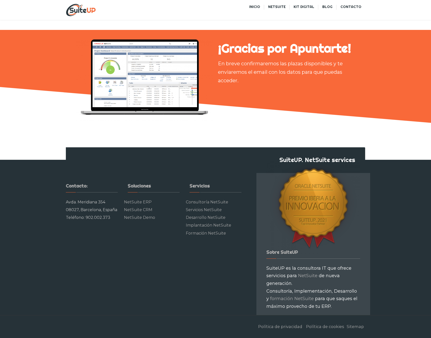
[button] (8, 7)
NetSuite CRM (138, 209)
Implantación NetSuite (208, 225)
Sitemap (355, 326)
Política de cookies (325, 326)
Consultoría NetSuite (207, 202)
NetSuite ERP (138, 202)
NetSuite (308, 275)
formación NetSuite (292, 298)
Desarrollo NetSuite (205, 217)
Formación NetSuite (206, 233)
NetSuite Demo (139, 217)
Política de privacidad (280, 326)
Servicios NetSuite (204, 209)
